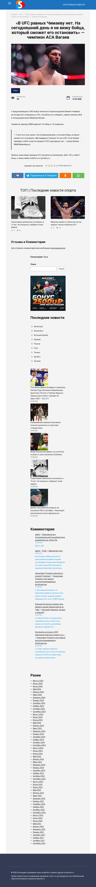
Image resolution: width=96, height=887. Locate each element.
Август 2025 (38, 714)
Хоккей (37, 361)
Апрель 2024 (38, 759)
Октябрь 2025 (39, 709)
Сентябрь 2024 (39, 745)
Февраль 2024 (39, 765)
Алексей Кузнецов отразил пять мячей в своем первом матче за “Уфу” (49, 607)
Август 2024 (38, 748)
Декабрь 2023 (39, 770)
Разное (37, 344)
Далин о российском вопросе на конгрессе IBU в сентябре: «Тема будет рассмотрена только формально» (47, 510)
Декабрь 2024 (39, 737)
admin (37, 534)
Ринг (15, 90)
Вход (46, 257)
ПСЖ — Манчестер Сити (52, 551)
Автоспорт (38, 326)
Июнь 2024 (38, 754)
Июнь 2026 (38, 686)
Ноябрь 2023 (38, 773)
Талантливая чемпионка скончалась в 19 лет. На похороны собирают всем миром (27, 224)
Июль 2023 (38, 784)
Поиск (33, 264)
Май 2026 (37, 689)
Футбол (37, 357)
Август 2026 (38, 681)
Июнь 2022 (38, 821)
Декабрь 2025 (39, 703)
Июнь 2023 (38, 787)
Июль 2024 (38, 751)
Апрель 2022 (38, 826)
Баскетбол (38, 331)
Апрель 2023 (38, 793)
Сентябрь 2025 (39, 712)
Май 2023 (37, 790)
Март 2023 (37, 796)
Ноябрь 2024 (38, 740)
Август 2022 (38, 815)
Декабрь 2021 (39, 835)
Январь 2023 (38, 801)
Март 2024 (37, 762)
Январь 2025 (38, 734)
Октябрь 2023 (39, 776)
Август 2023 (38, 782)
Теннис (37, 352)
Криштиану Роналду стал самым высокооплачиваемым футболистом (50, 640)
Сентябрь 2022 (39, 812)
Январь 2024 (38, 768)
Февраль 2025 (39, 731)
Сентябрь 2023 (39, 779)
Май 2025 (37, 723)
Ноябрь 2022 (38, 807)
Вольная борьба (41, 335)
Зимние (37, 339)
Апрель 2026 (38, 692)
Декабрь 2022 (39, 804)
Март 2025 (37, 728)
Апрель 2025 (38, 726)
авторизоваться (58, 248)
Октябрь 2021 (39, 840)
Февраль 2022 (39, 829)
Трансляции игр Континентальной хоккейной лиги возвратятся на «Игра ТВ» (50, 537)
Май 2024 (37, 756)
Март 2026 (37, 695)
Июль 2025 (38, 717)
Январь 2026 (38, 700)
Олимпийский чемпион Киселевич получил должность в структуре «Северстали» (45, 425)
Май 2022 (37, 824)
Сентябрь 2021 (39, 843)
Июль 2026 (38, 683)
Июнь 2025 (38, 720)
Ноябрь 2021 (38, 838)
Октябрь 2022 (39, 810)
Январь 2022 (38, 832)
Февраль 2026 (39, 697)
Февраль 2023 (39, 798)
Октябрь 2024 (39, 742)
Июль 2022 (38, 818)
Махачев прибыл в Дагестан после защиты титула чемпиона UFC (66, 223)
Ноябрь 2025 (38, 706)
